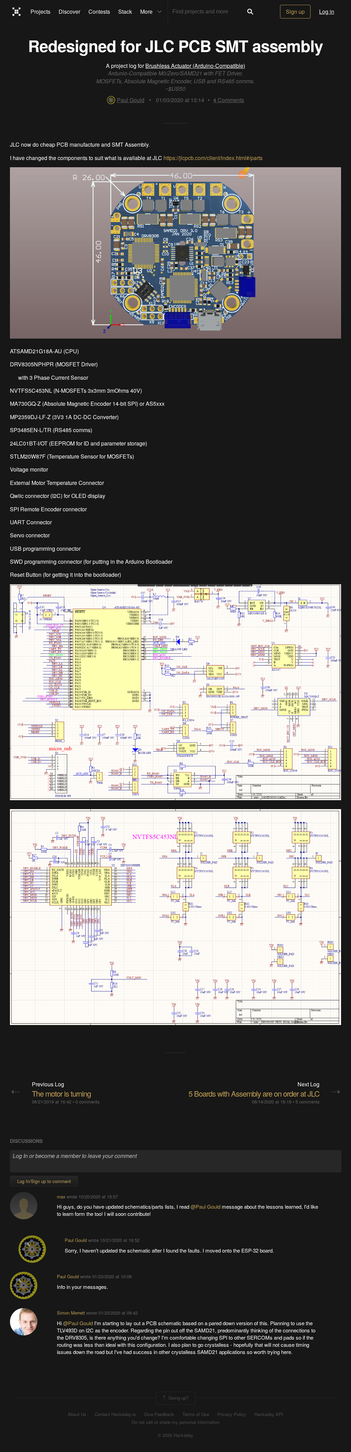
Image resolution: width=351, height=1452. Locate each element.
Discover (69, 11)
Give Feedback (159, 1414)
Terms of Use (195, 1414)
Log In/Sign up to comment (44, 1181)
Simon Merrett (71, 1312)
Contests (99, 11)
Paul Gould (130, 100)
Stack (125, 11)
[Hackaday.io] (16, 11)
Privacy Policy (231, 1414)
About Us (77, 1414)
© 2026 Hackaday (175, 1435)
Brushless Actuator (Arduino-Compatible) (195, 66)
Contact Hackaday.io (115, 1414)
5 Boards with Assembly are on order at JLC (254, 1093)
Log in (326, 11)
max (61, 1196)
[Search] (250, 12)
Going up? (178, 1397)
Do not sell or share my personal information (175, 1422)
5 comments (307, 1101)
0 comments (87, 1101)
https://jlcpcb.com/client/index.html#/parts (213, 158)
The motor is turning (61, 1093)
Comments (228, 100)
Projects (40, 11)
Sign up (295, 11)
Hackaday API (268, 1414)
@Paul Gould (206, 1206)
